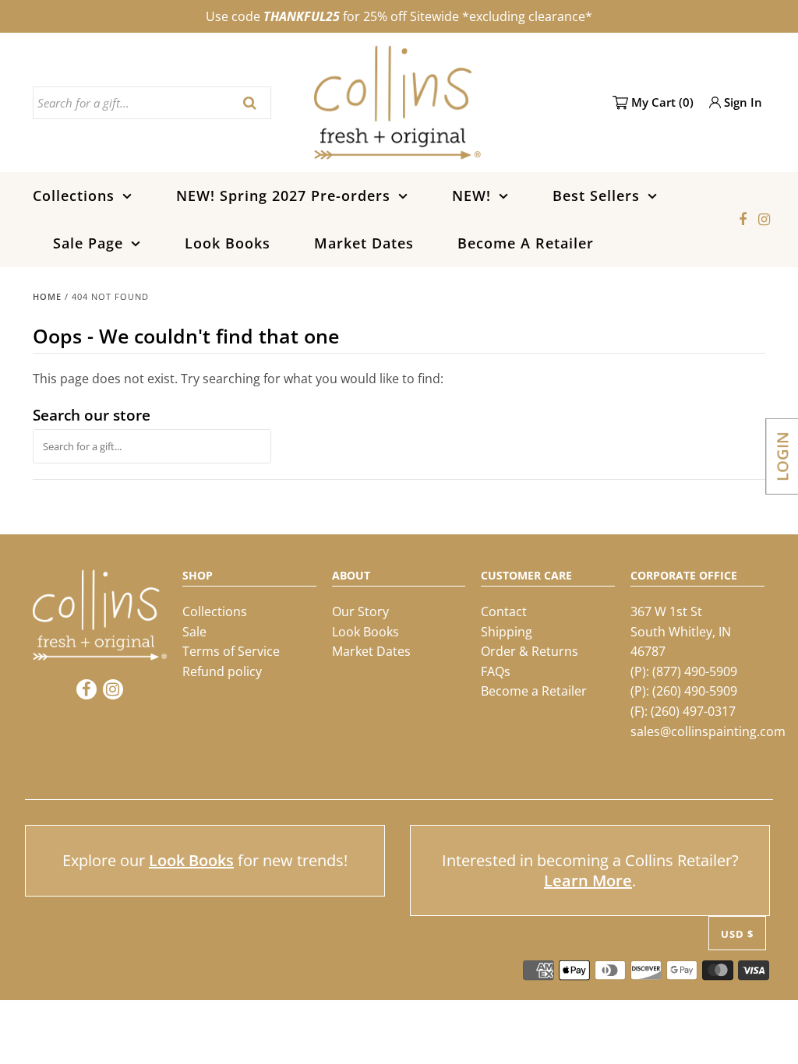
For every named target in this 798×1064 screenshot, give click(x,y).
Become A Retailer (525, 243)
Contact (504, 611)
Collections (74, 195)
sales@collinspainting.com (708, 731)
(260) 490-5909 (694, 690)
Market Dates (364, 243)
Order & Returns (529, 651)
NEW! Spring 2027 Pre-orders (283, 195)
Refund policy (222, 671)
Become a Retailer (534, 690)
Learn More (588, 880)
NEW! (471, 195)
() (662, 102)
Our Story (360, 611)
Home (47, 296)
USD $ (737, 934)
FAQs (495, 671)
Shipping (506, 631)
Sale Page (88, 243)
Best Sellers (596, 195)
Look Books (227, 243)
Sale (194, 631)
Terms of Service (231, 651)
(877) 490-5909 (694, 671)
